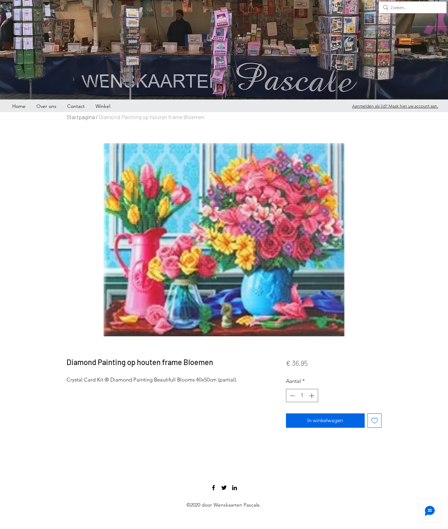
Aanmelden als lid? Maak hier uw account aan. (395, 106)
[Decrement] (291, 395)
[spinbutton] (302, 395)
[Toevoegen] (375, 420)
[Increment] (312, 395)
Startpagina (80, 117)
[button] (437, 43)
